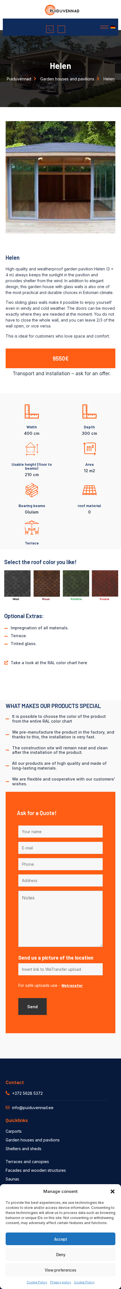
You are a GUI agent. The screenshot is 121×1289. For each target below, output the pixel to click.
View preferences (60, 1269)
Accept (60, 1238)
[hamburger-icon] (104, 27)
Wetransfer (72, 985)
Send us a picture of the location (55, 957)
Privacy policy (60, 1282)
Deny (60, 1254)
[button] (112, 1191)
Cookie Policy (37, 1282)
